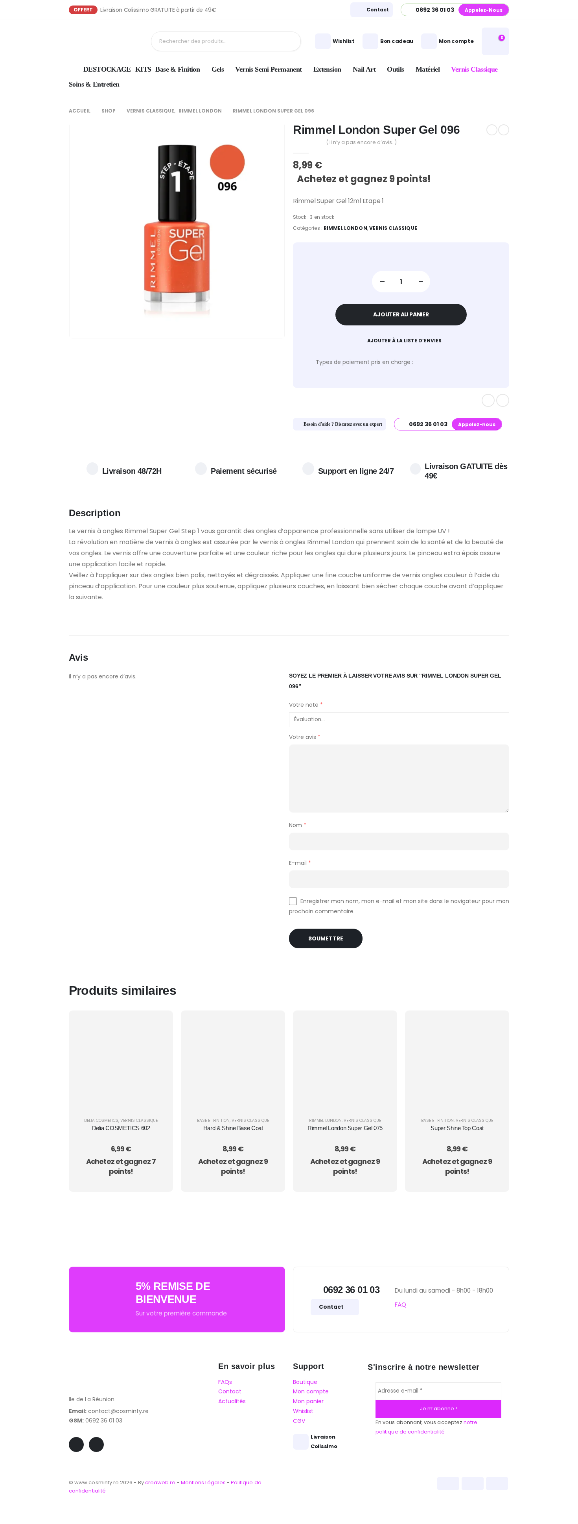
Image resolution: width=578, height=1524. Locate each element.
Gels (218, 69)
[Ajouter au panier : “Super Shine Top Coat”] (493, 1026)
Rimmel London (345, 228)
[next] (503, 129)
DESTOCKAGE (107, 69)
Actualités (232, 1401)
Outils (395, 69)
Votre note (306, 705)
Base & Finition (177, 69)
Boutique (305, 1382)
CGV (299, 1421)
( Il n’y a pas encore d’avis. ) (361, 142)
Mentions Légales (203, 1482)
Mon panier (308, 1401)
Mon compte (311, 1391)
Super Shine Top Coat (457, 1128)
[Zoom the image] (98, 1362)
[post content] (121, 1062)
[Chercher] (288, 41)
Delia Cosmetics (101, 1120)
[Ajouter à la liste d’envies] (157, 1045)
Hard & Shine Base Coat (233, 1128)
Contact (332, 1307)
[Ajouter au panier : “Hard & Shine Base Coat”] (269, 1026)
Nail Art (364, 69)
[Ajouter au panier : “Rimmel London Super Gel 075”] (381, 1026)
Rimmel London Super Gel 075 (345, 1128)
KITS (143, 69)
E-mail (300, 863)
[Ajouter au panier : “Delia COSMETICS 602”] (157, 1026)
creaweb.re (161, 1482)
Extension (327, 69)
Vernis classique (474, 69)
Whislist (303, 1411)
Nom (297, 825)
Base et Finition (213, 1120)
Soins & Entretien (94, 84)
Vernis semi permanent (268, 69)
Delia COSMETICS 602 (121, 1128)
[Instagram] (502, 400)
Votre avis (304, 737)
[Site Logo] (100, 41)
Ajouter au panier (401, 314)
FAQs (225, 1382)
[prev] (491, 129)
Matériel (428, 69)
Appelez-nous (484, 10)
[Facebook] (488, 400)
